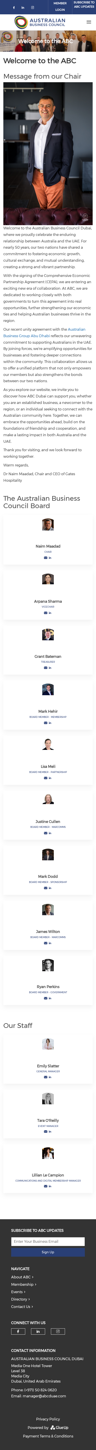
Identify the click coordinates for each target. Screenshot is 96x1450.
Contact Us (20, 1307)
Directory (19, 1299)
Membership (22, 1284)
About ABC (21, 1277)
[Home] (39, 22)
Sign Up (48, 1252)
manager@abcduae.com (44, 1396)
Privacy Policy (48, 1419)
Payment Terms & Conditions (48, 1436)
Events (17, 1292)
